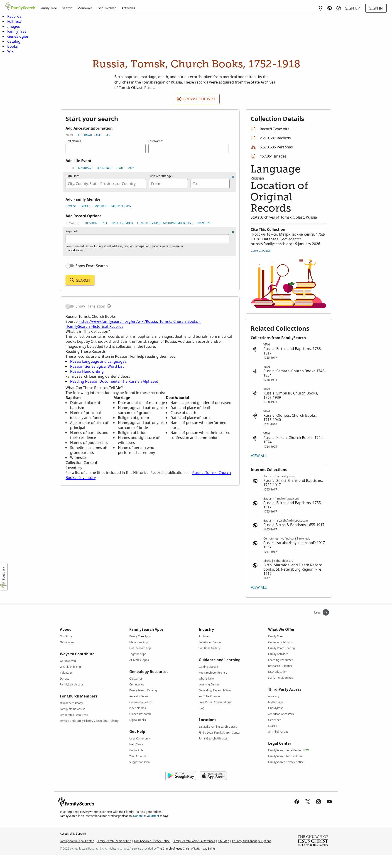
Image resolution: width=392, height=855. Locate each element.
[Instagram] (318, 801)
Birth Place (72, 176)
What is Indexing (70, 667)
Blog (201, 708)
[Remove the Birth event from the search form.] (233, 177)
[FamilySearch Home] (20, 6)
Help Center (137, 744)
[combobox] (106, 184)
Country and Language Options (251, 841)
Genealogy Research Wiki (215, 690)
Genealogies (18, 36)
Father (86, 206)
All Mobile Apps (139, 660)
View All (259, 455)
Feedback (3, 573)
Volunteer (66, 673)
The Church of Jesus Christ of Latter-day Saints (186, 848)
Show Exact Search (92, 266)
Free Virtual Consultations (215, 702)
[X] (307, 801)
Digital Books (137, 720)
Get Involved (107, 8)
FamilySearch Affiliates (213, 738)
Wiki (11, 51)
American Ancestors (281, 714)
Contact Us (136, 750)
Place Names (137, 708)
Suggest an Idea (139, 762)
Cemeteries (136, 684)
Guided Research (140, 714)
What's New (206, 678)
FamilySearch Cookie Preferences (194, 841)
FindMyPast (275, 708)
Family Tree (48, 8)
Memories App (138, 642)
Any (131, 168)
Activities (128, 8)
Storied (272, 726)
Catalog (13, 41)
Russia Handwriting (87, 371)
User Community (140, 738)
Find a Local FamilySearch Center (219, 732)
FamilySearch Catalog (143, 690)
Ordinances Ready (71, 703)
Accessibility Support (73, 833)
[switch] (70, 265)
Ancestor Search (139, 696)
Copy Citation (261, 251)
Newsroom (67, 642)
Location (90, 223)
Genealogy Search (140, 702)
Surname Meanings (280, 678)
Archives (204, 636)
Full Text (14, 21)
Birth (70, 168)
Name (70, 135)
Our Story (66, 636)
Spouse (71, 206)
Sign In (376, 8)
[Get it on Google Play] (180, 776)
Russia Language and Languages (98, 361)
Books (12, 46)
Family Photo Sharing (281, 648)
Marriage (85, 168)
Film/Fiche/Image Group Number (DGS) (165, 223)
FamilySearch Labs (71, 684)
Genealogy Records (280, 642)
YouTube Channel (209, 696)
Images (13, 26)
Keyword (72, 223)
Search (67, 8)
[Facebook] (296, 801)
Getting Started (208, 667)
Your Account (137, 756)
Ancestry (273, 696)
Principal (204, 223)
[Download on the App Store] (213, 775)
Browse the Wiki (199, 98)
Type (104, 223)
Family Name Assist (72, 709)
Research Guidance (280, 666)
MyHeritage (275, 702)
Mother (100, 206)
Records (14, 16)
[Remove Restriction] (233, 232)
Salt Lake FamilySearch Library (218, 727)
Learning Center (209, 684)
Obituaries (135, 678)
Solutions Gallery (209, 648)
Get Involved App (140, 648)
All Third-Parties (278, 732)
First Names (73, 141)
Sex (107, 135)
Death (119, 168)
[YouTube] (329, 801)
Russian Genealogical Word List (97, 366)
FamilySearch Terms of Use (285, 756)
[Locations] (320, 8)
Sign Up (352, 8)
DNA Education (277, 672)
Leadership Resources (74, 715)
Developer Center (210, 642)
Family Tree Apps (140, 636)
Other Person (120, 206)
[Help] (338, 8)
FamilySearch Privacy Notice (286, 762)
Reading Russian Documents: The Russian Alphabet (114, 381)
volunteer (153, 816)
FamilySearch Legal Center (288, 750)
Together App (137, 654)
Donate (64, 678)
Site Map (223, 841)
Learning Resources (280, 660)
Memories (85, 8)
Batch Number (122, 223)
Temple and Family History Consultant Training (89, 721)
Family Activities (278, 654)
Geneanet (274, 720)
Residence (103, 168)
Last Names (156, 141)
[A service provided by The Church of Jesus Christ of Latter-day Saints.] (313, 841)
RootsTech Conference (213, 673)
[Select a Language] (329, 8)
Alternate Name (89, 135)
